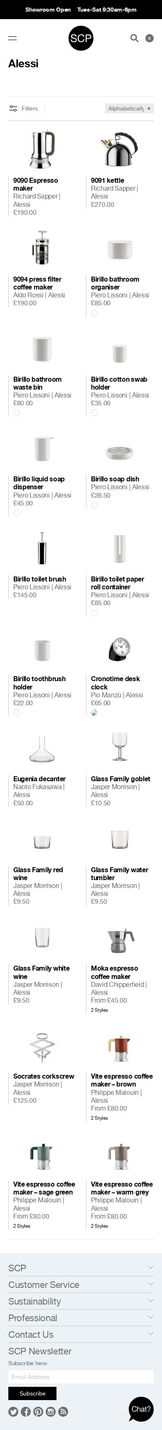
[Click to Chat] (141, 1409)
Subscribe (33, 1393)
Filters (30, 108)
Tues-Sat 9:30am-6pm (107, 9)
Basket (149, 38)
